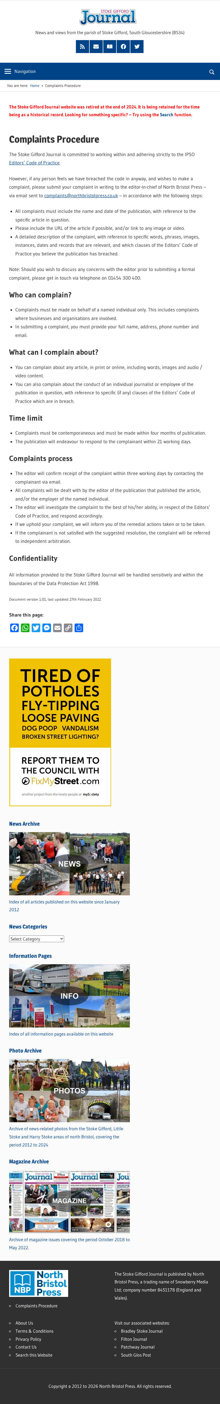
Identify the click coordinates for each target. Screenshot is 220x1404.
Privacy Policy (28, 1339)
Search (166, 114)
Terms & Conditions (34, 1331)
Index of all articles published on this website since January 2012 (64, 906)
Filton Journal (134, 1339)
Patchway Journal (138, 1347)
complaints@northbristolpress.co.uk (81, 196)
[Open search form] (212, 71)
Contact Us (26, 1347)
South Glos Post (136, 1355)
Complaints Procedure (36, 1305)
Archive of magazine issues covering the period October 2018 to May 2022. (69, 1243)
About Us (24, 1323)
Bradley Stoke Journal (142, 1331)
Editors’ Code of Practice (34, 163)
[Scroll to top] (211, 1395)
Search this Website (34, 1355)
